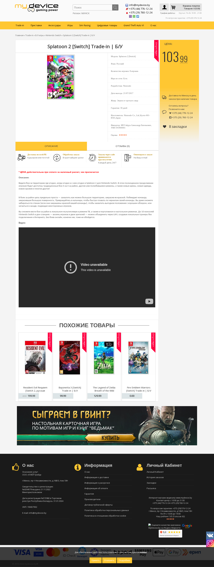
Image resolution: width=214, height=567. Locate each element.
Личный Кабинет (155, 471)
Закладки (151, 482)
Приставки (36, 25)
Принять (95, 560)
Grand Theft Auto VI (134, 25)
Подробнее (124, 560)
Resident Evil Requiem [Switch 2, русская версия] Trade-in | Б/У (35, 390)
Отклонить (109, 560)
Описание (51, 146)
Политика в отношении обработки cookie (105, 515)
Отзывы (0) (123, 146)
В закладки (177, 126)
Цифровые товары (107, 25)
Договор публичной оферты (98, 504)
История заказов (155, 477)
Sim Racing (84, 25)
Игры (70, 25)
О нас (153, 25)
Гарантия (89, 493)
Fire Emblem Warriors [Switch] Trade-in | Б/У (138, 389)
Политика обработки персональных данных (106, 510)
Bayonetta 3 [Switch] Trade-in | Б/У (70, 389)
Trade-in (20, 25)
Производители (92, 499)
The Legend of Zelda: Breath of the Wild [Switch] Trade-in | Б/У (104, 390)
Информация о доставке (96, 477)
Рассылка (151, 488)
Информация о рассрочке (97, 482)
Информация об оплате (96, 488)
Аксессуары (54, 25)
